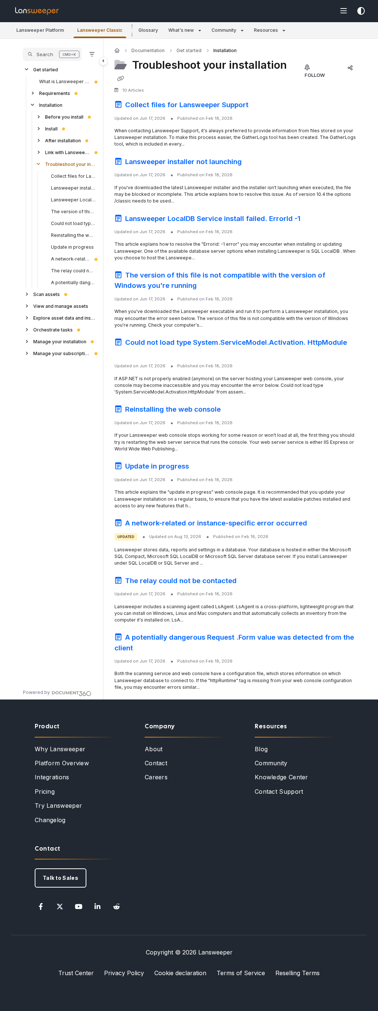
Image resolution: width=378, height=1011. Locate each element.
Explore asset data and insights (64, 318)
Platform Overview (62, 763)
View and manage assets (60, 306)
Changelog (50, 820)
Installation (50, 105)
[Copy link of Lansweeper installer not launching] (255, 162)
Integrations (52, 777)
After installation (63, 140)
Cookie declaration (180, 973)
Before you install (64, 117)
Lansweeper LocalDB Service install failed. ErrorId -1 (73, 199)
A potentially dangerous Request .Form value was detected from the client (73, 282)
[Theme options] (361, 11)
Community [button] (224, 30)
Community (271, 763)
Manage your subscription (61, 353)
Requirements (54, 93)
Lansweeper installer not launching (73, 188)
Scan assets (46, 294)
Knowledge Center (281, 777)
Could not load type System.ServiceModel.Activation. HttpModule (73, 223)
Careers (156, 777)
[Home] (37, 11)
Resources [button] (266, 30)
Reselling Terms (297, 973)
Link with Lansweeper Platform (67, 152)
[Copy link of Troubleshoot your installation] (120, 79)
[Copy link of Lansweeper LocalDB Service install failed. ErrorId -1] (314, 219)
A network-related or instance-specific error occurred (70, 259)
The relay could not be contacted (73, 270)
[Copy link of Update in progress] (202, 467)
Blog (261, 749)
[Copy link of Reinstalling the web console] (234, 410)
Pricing (45, 791)
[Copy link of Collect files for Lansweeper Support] (262, 106)
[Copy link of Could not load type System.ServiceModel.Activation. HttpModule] (126, 354)
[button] (40, 30)
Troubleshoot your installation (70, 164)
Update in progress (72, 247)
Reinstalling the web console (73, 235)
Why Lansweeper (60, 749)
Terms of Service (241, 973)
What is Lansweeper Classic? (64, 81)
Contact (156, 763)
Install (51, 129)
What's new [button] (181, 30)
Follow (315, 75)
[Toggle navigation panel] (103, 61)
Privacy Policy (124, 973)
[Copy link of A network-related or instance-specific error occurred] (320, 524)
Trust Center (76, 973)
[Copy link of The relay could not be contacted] (250, 582)
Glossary (148, 30)
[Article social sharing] (350, 68)
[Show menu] (344, 11)
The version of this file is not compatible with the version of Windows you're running (73, 211)
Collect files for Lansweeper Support (73, 176)
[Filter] (91, 54)
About (154, 749)
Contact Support (279, 791)
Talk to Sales (60, 878)
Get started (45, 69)
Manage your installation (59, 341)
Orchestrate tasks (53, 330)
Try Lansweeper (58, 805)
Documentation (148, 50)
